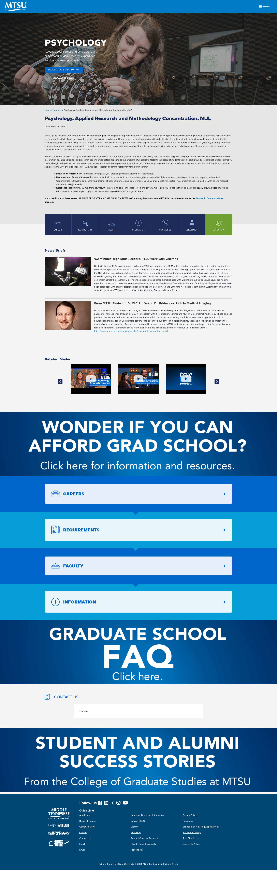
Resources (188, 820)
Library (134, 826)
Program (57, 110)
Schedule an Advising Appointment (201, 826)
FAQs (82, 849)
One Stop (136, 832)
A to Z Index (85, 815)
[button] (60, 382)
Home (48, 110)
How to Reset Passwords (143, 844)
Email (82, 844)
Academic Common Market (210, 198)
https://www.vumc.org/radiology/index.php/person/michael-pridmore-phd (131, 331)
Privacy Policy (190, 815)
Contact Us (84, 838)
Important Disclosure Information (147, 815)
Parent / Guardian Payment (144, 838)
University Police (191, 844)
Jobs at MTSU (138, 820)
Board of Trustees (88, 820)
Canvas (83, 832)
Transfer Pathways (192, 832)
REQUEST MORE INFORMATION (63, 69)
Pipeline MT (137, 849)
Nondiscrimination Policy (156, 864)
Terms (175, 864)
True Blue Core (190, 838)
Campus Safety (86, 826)
